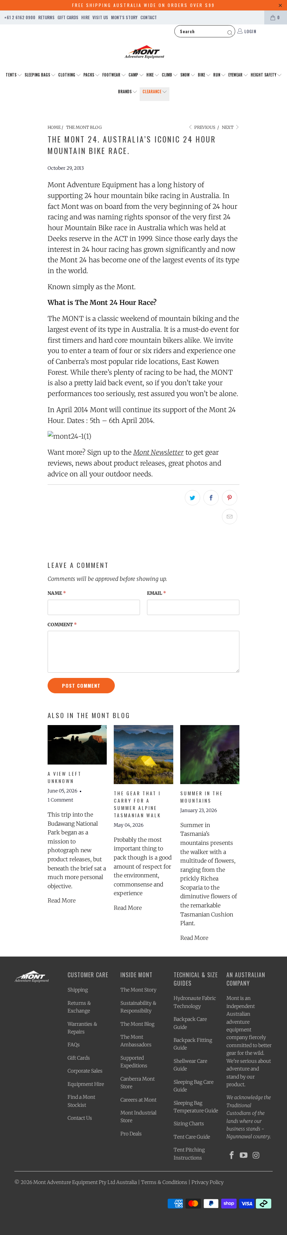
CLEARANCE (152, 91)
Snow (185, 75)
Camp (133, 75)
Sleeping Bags (37, 75)
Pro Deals (131, 1134)
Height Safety (264, 75)
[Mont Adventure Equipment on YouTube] (244, 1155)
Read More (62, 900)
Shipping (78, 990)
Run (217, 75)
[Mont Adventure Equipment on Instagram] (256, 1155)
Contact (148, 17)
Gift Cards (67, 17)
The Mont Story (138, 990)
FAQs (74, 1045)
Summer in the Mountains (201, 796)
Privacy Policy (207, 1182)
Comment (62, 625)
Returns (46, 17)
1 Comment (60, 800)
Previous (204, 127)
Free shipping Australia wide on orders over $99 (143, 5)
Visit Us (100, 17)
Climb (167, 75)
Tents (12, 75)
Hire (85, 17)
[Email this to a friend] (229, 516)
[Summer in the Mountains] (209, 754)
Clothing (67, 75)
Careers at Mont (138, 1100)
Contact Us (80, 1118)
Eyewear (236, 75)
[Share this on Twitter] (192, 497)
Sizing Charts (189, 1123)
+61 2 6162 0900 (19, 17)
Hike (150, 75)
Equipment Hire (86, 1084)
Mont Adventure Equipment (65, 1182)
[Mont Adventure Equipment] (144, 52)
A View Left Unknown (65, 777)
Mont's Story (124, 17)
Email (156, 593)
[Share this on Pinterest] (229, 497)
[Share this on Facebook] (211, 497)
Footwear (111, 75)
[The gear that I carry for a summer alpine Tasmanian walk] (143, 754)
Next (228, 127)
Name (57, 593)
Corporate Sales (85, 1071)
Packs (89, 75)
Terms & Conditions (164, 1182)
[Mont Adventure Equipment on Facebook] (231, 1155)
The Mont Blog (137, 1024)
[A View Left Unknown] (77, 745)
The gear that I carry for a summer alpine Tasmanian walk (137, 804)
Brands (125, 91)
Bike (202, 75)
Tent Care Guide (192, 1137)
